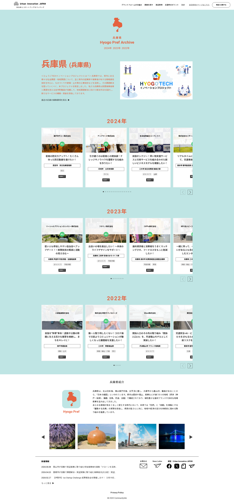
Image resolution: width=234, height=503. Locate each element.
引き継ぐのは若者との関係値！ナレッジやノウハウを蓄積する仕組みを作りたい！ (106, 159)
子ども (106, 174)
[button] (103, 191)
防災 (62, 171)
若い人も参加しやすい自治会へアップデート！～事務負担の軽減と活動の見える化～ (62, 250)
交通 (188, 351)
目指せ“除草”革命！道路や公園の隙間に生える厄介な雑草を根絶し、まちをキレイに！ (62, 337)
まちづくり (147, 174)
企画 (155, 174)
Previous (42, 437)
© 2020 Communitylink (117, 498)
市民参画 (67, 264)
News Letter (157, 461)
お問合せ (143, 461)
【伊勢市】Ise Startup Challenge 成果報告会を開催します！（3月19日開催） (86, 478)
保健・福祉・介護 (187, 264)
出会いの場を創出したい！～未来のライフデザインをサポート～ (106, 248)
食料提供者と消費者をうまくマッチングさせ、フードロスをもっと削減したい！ (149, 250)
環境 (154, 264)
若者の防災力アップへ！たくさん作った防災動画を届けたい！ (62, 158)
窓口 (113, 351)
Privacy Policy (117, 492)
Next (191, 437)
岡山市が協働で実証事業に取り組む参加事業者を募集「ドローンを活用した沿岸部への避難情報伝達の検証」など (102, 467)
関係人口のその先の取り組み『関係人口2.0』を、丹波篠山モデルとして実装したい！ (150, 337)
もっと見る (46, 483)
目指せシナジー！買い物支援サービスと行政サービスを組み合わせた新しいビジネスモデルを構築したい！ (149, 159)
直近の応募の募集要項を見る (54, 100)
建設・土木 (62, 351)
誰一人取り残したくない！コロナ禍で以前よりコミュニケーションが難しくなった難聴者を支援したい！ (106, 337)
